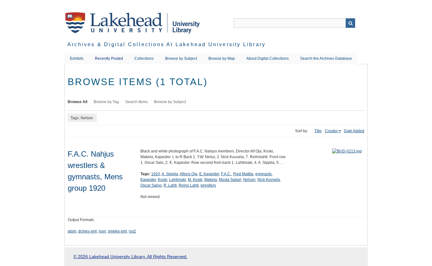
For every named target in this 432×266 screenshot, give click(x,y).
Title (318, 131)
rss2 (132, 231)
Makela (210, 179)
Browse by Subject (181, 58)
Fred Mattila (243, 174)
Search (350, 23)
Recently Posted (109, 58)
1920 (155, 174)
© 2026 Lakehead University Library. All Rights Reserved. (130, 256)
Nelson (249, 179)
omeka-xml (117, 231)
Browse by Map (221, 58)
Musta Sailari (230, 179)
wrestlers (208, 185)
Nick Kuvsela (268, 179)
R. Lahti (170, 185)
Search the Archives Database (326, 58)
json (102, 231)
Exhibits (76, 58)
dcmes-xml (87, 231)
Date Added (354, 131)
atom (72, 231)
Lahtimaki (177, 179)
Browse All (77, 102)
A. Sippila (170, 174)
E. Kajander (209, 174)
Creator (331, 131)
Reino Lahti (189, 185)
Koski (162, 179)
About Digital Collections (267, 58)
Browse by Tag (106, 102)
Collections (144, 58)
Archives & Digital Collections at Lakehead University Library (166, 44)
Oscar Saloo (151, 185)
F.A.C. (226, 174)
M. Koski (195, 179)
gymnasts (263, 174)
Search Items (136, 102)
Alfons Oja (188, 174)
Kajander (148, 179)
